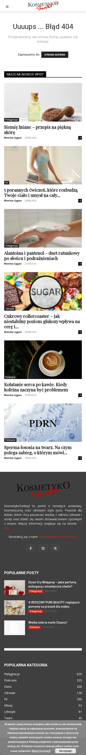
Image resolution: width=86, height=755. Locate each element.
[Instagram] (43, 548)
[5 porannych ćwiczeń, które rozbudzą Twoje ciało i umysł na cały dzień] (43, 165)
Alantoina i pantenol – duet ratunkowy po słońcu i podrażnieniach (42, 255)
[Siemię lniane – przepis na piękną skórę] (43, 102)
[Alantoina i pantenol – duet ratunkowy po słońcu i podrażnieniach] (43, 228)
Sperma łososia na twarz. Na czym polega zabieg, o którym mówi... (38, 449)
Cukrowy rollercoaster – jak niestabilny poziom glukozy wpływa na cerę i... (42, 321)
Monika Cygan (13, 137)
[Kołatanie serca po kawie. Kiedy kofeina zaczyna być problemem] (43, 359)
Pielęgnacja (11, 119)
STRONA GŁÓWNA (54, 54)
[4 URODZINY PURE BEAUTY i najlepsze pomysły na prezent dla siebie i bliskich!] (14, 607)
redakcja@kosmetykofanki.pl (58, 537)
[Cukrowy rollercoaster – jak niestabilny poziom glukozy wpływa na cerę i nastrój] (43, 291)
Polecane (10, 377)
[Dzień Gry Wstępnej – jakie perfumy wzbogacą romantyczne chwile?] (14, 587)
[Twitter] (55, 548)
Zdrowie (9, 308)
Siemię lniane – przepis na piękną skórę (37, 129)
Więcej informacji (41, 750)
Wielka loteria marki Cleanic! (47, 622)
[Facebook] (30, 548)
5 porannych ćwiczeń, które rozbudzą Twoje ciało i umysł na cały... (40, 192)
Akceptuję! (65, 751)
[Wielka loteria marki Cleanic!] (14, 627)
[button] (7, 5)
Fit (6, 182)
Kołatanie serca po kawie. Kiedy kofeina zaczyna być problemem (36, 386)
